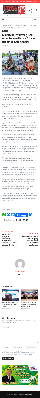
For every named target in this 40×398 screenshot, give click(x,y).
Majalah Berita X (29, 394)
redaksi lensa (20, 271)
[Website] (19, 275)
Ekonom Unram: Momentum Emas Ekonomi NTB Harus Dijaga (10, 304)
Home (4, 25)
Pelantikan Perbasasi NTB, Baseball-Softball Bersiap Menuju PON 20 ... (29, 304)
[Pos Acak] (32, 19)
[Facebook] (21, 275)
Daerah (9, 25)
